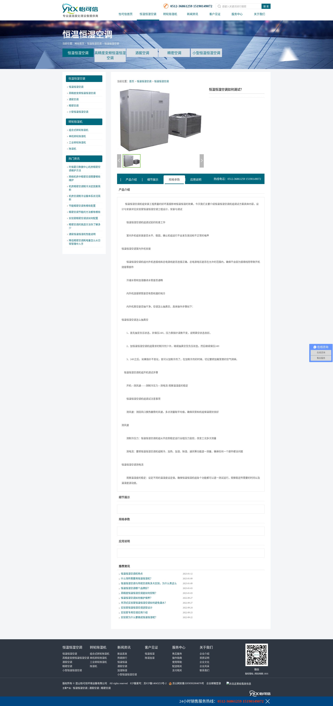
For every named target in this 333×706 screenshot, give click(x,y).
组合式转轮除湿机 (78, 130)
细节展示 (152, 179)
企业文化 (204, 662)
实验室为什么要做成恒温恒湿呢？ (139, 617)
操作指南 (177, 658)
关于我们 (259, 14)
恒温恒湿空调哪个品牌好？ (135, 588)
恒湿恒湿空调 (80, 688)
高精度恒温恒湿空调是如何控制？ (139, 593)
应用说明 (195, 179)
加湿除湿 (122, 670)
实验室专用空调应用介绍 (134, 612)
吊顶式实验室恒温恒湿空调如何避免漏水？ (144, 603)
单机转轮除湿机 (77, 136)
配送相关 (177, 666)
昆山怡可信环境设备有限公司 (91, 683)
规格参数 (174, 179)
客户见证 (214, 14)
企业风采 (204, 666)
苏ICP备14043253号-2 (155, 683)
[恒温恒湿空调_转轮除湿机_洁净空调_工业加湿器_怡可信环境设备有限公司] (80, 8)
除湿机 (72, 148)
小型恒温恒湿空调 (206, 53)
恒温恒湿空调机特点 (132, 573)
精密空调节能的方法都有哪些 (84, 212)
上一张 (119, 161)
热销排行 (122, 658)
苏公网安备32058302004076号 (188, 683)
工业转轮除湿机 (77, 142)
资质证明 (204, 658)
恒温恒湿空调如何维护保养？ (136, 598)
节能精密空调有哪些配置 (82, 205)
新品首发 (122, 653)
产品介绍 (131, 179)
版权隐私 (249, 674)
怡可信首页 (126, 14)
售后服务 (177, 653)
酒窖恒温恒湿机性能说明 (82, 234)
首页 (131, 81)
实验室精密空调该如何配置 (83, 218)
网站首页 (79, 43)
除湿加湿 (150, 658)
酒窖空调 (142, 53)
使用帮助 (177, 662)
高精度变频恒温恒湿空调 (110, 55)
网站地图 (259, 674)
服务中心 (237, 14)
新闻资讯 (192, 14)
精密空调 (174, 53)
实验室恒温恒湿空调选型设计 (136, 607)
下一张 (202, 161)
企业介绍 (204, 653)
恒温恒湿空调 (148, 14)
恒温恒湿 (150, 653)
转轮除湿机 (170, 14)
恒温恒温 (122, 662)
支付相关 (177, 670)
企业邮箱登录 (213, 683)
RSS (266, 674)
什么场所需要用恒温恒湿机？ (136, 578)
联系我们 (204, 670)
